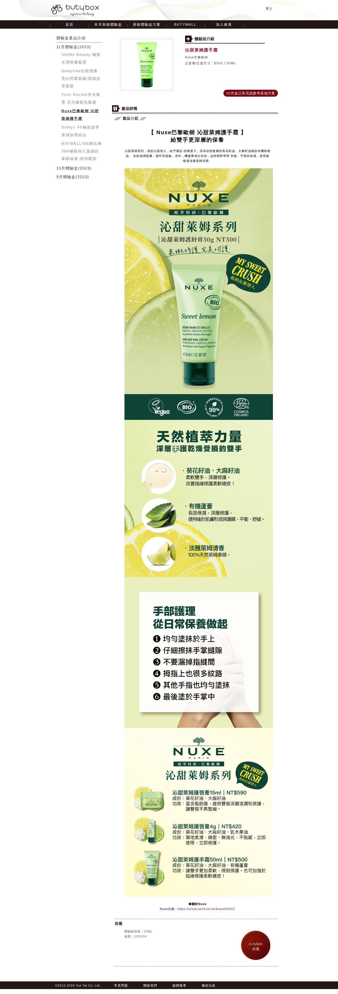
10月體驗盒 (67, 168)
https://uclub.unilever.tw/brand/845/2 (206, 909)
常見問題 (121, 985)
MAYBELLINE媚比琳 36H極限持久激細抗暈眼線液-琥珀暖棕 (81, 151)
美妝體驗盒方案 (147, 24)
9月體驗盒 (66, 177)
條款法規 (209, 985)
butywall (185, 24)
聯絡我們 (150, 985)
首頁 (69, 24)
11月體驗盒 (67, 47)
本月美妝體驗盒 (108, 24)
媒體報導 (179, 985)
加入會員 (224, 24)
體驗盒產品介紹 (71, 38)
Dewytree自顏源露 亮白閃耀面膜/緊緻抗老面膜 (81, 78)
